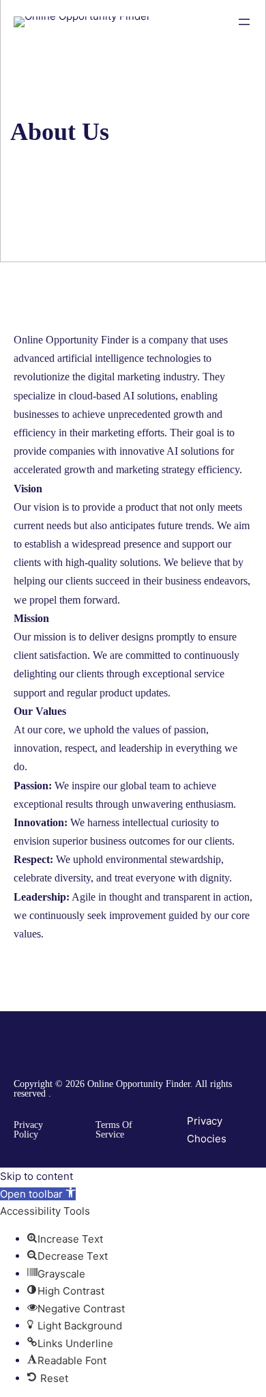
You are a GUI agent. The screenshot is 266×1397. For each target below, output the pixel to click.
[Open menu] (244, 22)
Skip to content (36, 1176)
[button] (38, 1193)
